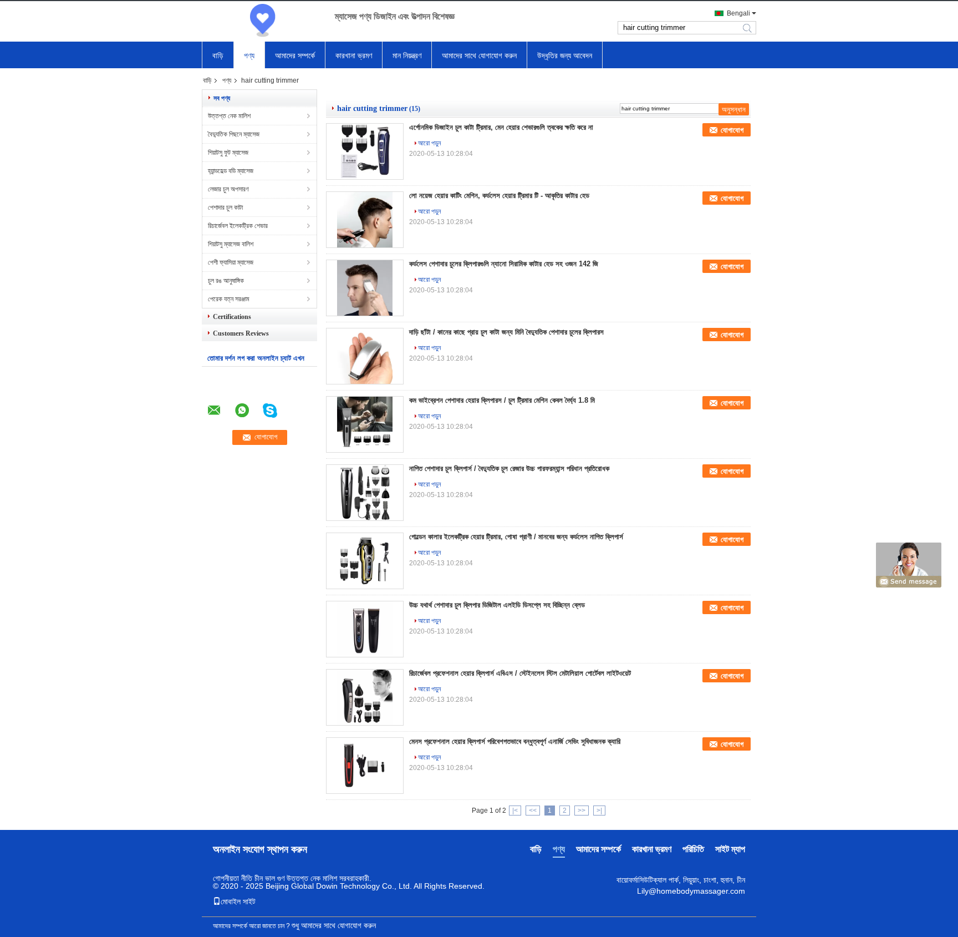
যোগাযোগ (732, 130)
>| (599, 810)
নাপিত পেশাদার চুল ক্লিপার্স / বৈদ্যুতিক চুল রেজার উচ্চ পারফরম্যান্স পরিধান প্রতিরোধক (509, 468)
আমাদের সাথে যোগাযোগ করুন (479, 55)
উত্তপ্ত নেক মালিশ (229, 116)
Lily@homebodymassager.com (691, 891)
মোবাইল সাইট (238, 901)
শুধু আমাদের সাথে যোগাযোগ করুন (334, 925)
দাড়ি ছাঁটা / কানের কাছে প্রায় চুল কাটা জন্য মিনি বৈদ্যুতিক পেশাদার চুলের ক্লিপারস (506, 332)
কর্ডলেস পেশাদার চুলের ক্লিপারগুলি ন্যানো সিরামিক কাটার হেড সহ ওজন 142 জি (503, 264)
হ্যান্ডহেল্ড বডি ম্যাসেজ (230, 171)
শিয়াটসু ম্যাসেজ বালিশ (230, 244)
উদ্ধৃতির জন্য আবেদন (564, 55)
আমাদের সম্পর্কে (295, 55)
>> (581, 810)
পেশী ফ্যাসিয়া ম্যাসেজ (230, 262)
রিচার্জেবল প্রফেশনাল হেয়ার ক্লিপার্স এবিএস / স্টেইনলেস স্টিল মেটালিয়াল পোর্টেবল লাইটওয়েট (520, 673)
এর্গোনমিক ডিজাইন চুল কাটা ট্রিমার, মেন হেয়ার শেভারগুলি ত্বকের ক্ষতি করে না (501, 127)
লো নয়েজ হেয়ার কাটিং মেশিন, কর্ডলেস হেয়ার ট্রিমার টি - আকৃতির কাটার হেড (499, 195)
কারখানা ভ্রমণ (353, 55)
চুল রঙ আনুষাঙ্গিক (226, 281)
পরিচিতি (693, 849)
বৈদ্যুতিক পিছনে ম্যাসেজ (233, 134)
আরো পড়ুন (429, 143)
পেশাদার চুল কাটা (225, 207)
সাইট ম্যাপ (730, 849)
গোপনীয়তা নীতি (232, 878)
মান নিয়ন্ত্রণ (407, 55)
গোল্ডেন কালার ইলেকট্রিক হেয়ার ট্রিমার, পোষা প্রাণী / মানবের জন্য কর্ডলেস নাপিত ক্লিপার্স (516, 537)
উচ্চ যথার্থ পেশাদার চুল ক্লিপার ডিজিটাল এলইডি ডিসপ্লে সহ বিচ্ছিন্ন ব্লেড (497, 605)
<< (533, 810)
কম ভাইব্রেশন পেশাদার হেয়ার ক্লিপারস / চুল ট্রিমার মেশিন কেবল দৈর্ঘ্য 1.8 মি (502, 400)
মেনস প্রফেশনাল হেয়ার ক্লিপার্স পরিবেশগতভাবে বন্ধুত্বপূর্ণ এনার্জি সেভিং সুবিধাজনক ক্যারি (514, 741)
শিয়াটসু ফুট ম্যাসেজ (228, 152)
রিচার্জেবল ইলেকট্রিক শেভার (238, 226)
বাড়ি (217, 55)
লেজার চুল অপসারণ (228, 189)
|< (515, 810)
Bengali (738, 13)
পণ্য (249, 55)
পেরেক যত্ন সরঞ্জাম (228, 299)
